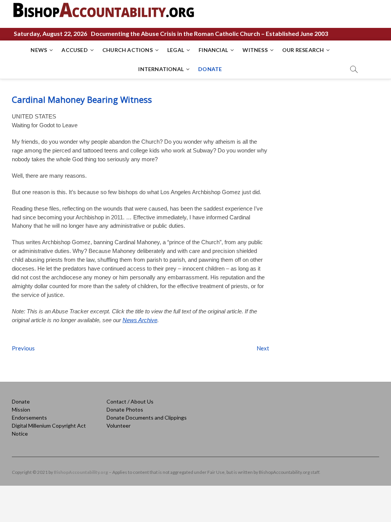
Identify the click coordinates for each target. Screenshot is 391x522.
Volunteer (119, 425)
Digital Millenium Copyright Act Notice (49, 429)
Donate (21, 401)
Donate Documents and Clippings (147, 417)
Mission (21, 409)
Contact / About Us (130, 401)
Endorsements (29, 417)
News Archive (140, 320)
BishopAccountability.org (81, 472)
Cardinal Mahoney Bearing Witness (82, 99)
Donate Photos (125, 409)
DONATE (210, 69)
